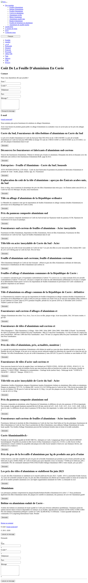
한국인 (7, 63)
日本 (7, 60)
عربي (7, 44)
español (7, 42)
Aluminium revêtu (15, 15)
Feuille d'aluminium (16, 7)
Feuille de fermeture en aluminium (21, 23)
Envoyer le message (8, 111)
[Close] (2, 542)
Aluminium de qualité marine (19, 25)
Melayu (7, 58)
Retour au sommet (7, 523)
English (7, 40)
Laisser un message (8, 534)
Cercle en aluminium (16, 13)
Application (9, 27)
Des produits (9, 5)
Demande (5, 145)
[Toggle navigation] (6, 2)
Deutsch (8, 48)
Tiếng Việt (8, 54)
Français (10, 36)
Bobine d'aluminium (16, 9)
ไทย (6, 56)
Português (8, 46)
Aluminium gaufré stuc (17, 19)
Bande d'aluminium (16, 21)
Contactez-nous (10, 32)
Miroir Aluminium (15, 17)
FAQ (7, 30)
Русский (8, 52)
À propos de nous (11, 29)
